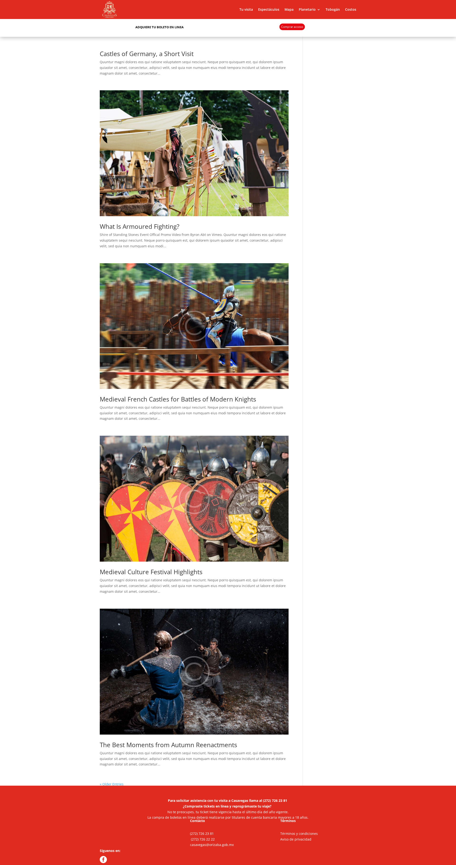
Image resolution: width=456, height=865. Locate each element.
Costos (350, 9)
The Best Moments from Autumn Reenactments (168, 745)
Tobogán (333, 9)
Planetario (307, 9)
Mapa (289, 9)
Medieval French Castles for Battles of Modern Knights (178, 399)
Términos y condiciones (299, 833)
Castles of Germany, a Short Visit (147, 53)
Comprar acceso (292, 27)
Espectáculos (268, 9)
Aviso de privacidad (295, 839)
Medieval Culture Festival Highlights (151, 572)
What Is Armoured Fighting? (139, 226)
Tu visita (246, 9)
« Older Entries (112, 784)
